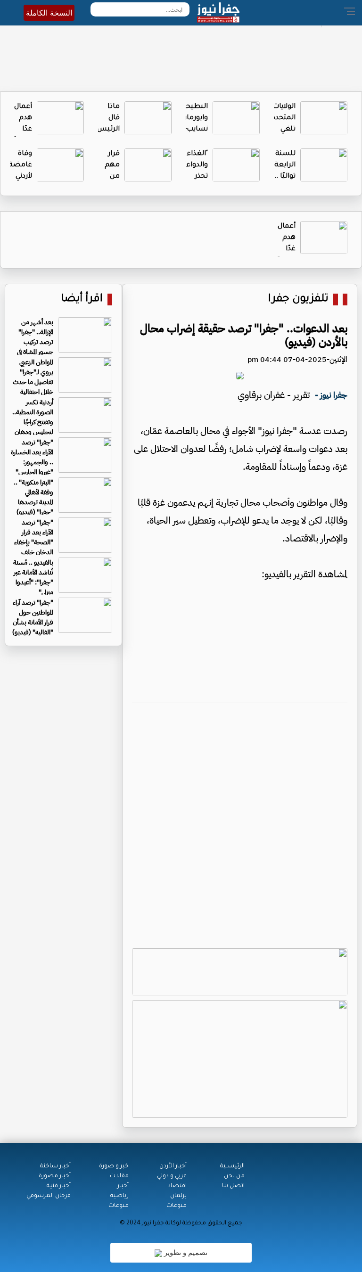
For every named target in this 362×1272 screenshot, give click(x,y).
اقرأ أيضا (82, 299)
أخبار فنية (59, 1186)
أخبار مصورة (55, 1176)
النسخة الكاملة (49, 12)
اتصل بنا (233, 1186)
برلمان (178, 1196)
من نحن (234, 1176)
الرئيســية (232, 1166)
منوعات (176, 1206)
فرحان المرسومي (48, 1196)
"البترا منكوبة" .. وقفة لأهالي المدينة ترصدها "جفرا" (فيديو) (33, 497)
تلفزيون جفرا (298, 299)
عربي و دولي (172, 1176)
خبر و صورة (114, 1166)
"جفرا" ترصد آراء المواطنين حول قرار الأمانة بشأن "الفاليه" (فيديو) (32, 617)
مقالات (119, 1176)
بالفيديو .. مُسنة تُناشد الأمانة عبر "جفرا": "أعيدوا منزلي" (33, 577)
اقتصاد (177, 1186)
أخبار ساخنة (55, 1166)
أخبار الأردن (173, 1166)
